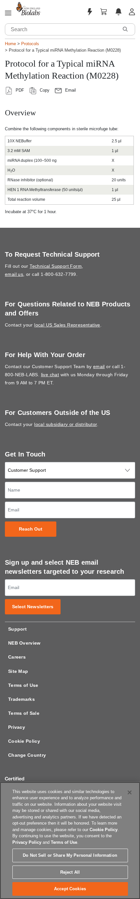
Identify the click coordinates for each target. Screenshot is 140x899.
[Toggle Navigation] (8, 13)
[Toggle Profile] (132, 11)
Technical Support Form (56, 266)
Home (10, 43)
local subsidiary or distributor (65, 424)
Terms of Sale (23, 713)
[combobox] (62, 29)
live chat (50, 374)
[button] (125, 29)
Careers (17, 657)
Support (17, 629)
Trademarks (21, 699)
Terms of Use (23, 685)
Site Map (18, 671)
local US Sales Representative (67, 324)
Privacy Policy (26, 842)
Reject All (70, 872)
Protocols (30, 43)
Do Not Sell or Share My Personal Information (70, 855)
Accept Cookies (70, 888)
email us (14, 274)
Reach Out (31, 529)
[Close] (129, 792)
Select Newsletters (33, 606)
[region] (70, 840)
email (99, 366)
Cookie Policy (24, 741)
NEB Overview (24, 643)
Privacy (16, 727)
